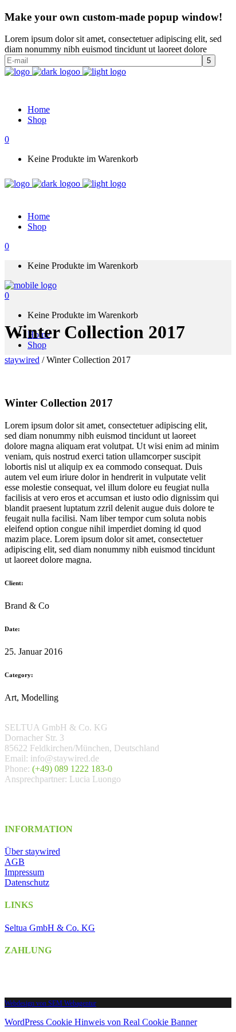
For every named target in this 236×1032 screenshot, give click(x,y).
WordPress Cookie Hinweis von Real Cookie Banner (101, 1022)
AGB (15, 862)
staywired (22, 360)
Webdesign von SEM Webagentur (50, 1003)
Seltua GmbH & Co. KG (50, 928)
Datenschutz (27, 882)
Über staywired (32, 851)
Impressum (24, 872)
